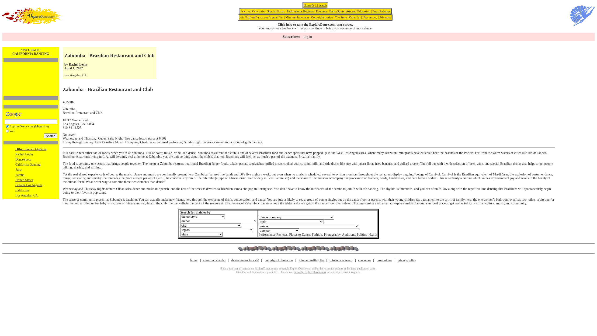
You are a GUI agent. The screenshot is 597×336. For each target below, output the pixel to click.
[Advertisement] (30, 71)
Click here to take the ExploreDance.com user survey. (315, 24)
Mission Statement (297, 17)
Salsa (18, 170)
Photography (332, 234)
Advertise (385, 17)
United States (24, 180)
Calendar (355, 17)
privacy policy (407, 260)
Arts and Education (358, 11)
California (22, 190)
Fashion (317, 234)
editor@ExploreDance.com (310, 272)
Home (307, 5)
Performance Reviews (300, 11)
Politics (362, 234)
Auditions (348, 234)
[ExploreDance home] (31, 23)
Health (372, 234)
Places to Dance (299, 234)
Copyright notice (322, 17)
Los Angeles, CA (26, 195)
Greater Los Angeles (28, 185)
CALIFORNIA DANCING (30, 54)
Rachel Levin (24, 154)
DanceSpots (336, 11)
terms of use (384, 260)
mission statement (341, 260)
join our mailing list (311, 260)
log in (308, 36)
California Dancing (28, 164)
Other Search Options (30, 149)
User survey (370, 17)
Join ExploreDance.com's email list (261, 17)
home (193, 260)
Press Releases (381, 11)
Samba (19, 175)
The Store (341, 17)
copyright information (279, 260)
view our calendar (214, 260)
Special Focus (276, 11)
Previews (321, 11)
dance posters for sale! (245, 260)
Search (323, 5)
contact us (364, 260)
